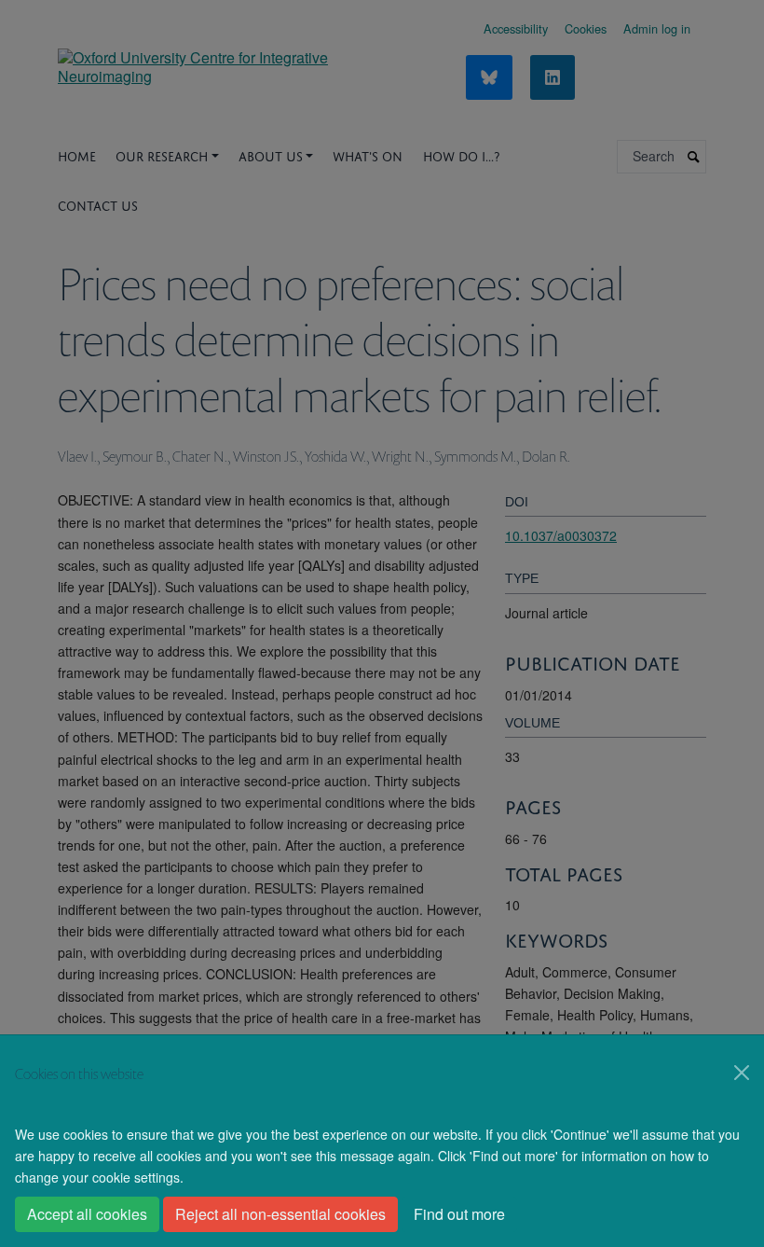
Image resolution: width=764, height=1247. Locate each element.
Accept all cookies (87, 1214)
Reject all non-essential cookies (280, 1214)
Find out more (459, 1214)
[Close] (742, 1073)
